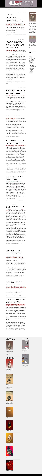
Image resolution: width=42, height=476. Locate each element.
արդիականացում (7, 200)
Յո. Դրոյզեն (19, 329)
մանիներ (19, 276)
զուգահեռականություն (8, 276)
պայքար (17, 295)
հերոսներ (10, 295)
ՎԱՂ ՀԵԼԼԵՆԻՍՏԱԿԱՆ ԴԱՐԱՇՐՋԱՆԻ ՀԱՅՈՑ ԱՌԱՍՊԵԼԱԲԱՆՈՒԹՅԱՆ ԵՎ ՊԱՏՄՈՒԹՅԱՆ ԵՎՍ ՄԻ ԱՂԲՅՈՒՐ (15, 142)
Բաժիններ (18, 7)
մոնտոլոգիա (9, 136)
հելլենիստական (13, 172)
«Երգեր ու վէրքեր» (16, 275)
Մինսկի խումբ (17, 110)
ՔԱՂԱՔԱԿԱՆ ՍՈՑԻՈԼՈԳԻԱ (32, 63)
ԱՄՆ (21, 109)
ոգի (20, 329)
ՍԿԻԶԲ (6, 7)
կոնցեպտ (19, 328)
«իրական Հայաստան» (15, 243)
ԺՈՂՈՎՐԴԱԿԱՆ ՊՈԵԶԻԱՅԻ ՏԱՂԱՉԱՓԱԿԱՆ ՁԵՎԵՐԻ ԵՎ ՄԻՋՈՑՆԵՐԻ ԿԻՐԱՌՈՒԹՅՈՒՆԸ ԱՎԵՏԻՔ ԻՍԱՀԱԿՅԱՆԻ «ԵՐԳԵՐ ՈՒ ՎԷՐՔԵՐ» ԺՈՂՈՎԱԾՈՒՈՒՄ (16, 252)
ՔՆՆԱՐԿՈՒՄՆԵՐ (31, 72)
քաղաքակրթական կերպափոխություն (15, 82)
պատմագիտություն (23, 329)
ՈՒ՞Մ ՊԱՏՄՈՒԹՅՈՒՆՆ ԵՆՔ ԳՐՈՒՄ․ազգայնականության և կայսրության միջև (14, 178)
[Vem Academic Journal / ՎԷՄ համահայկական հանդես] (21, 3)
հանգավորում (17, 276)
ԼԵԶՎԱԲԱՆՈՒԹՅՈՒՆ (31, 60)
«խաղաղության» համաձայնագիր (15, 109)
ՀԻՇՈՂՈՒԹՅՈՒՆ (31, 71)
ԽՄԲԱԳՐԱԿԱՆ (8, 135)
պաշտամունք (19, 172)
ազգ (17, 243)
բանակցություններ (7, 110)
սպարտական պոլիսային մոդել (9, 82)
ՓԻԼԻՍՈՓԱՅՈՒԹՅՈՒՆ (31, 61)
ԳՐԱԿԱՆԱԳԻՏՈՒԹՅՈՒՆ (9, 275)
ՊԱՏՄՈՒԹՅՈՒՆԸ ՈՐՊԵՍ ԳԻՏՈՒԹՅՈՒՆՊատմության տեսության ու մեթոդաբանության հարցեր (15, 301)
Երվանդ (25, 171)
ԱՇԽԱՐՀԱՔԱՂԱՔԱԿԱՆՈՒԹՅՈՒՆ (32, 66)
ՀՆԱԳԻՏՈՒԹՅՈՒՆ (31, 69)
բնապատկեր (23, 275)
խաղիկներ (11, 276)
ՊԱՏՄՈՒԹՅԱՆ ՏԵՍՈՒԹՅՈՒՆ (10, 328)
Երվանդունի (7, 172)
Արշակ (20, 171)
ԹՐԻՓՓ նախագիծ (11, 110)
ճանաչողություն (12, 329)
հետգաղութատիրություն (14, 200)
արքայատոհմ (22, 171)
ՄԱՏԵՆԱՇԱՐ (28, 7)
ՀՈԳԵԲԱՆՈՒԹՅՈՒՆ (31, 62)
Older (7, 334)
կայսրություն (10, 200)
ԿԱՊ (21, 7)
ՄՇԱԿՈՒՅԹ (30, 70)
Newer (24, 334)
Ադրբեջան (20, 109)
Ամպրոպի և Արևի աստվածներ (16, 171)
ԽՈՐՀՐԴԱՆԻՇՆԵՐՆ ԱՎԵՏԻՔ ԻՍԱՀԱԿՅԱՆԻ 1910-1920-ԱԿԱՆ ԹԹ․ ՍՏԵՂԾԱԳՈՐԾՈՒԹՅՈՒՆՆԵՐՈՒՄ (14, 282)
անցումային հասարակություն (17, 81)
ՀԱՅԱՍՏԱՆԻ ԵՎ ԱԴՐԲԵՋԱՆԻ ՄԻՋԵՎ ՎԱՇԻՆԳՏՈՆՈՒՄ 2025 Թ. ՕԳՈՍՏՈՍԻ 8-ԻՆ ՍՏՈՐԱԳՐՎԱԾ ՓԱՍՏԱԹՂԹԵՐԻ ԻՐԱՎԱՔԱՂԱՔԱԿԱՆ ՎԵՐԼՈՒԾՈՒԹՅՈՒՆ (16, 90)
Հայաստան (15, 110)
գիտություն (17, 328)
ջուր (11, 136)
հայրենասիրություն (7, 295)
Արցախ (23, 109)
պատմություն (18, 200)
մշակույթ (15, 295)
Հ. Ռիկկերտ (22, 328)
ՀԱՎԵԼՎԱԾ (8, 109)
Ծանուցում (24, 7)
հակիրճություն (14, 276)
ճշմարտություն (15, 329)
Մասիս (13, 295)
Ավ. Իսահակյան (20, 275)
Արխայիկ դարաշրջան (23, 81)
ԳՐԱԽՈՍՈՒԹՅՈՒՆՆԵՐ (9, 81)
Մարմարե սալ (16, 172)
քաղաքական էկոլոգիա (14, 136)
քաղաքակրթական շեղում (22, 82)
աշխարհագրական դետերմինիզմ (16, 135)
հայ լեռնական (21, 135)
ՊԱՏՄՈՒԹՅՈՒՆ (9, 171)
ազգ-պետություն (20, 243)
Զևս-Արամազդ (9, 172)
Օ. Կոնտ (6, 330)
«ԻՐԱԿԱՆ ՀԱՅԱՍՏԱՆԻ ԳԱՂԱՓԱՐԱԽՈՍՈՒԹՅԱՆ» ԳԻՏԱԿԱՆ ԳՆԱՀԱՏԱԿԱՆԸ (15, 206)
